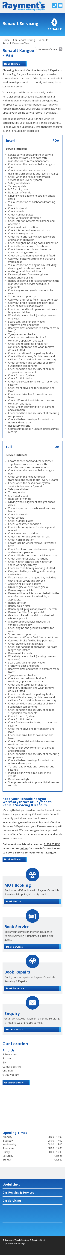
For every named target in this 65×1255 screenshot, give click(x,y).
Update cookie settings (14, 1243)
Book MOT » (13, 901)
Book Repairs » (15, 988)
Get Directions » (14, 1082)
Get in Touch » (14, 1029)
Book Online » (12, 63)
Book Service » (15, 946)
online (24, 848)
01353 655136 (52, 844)
